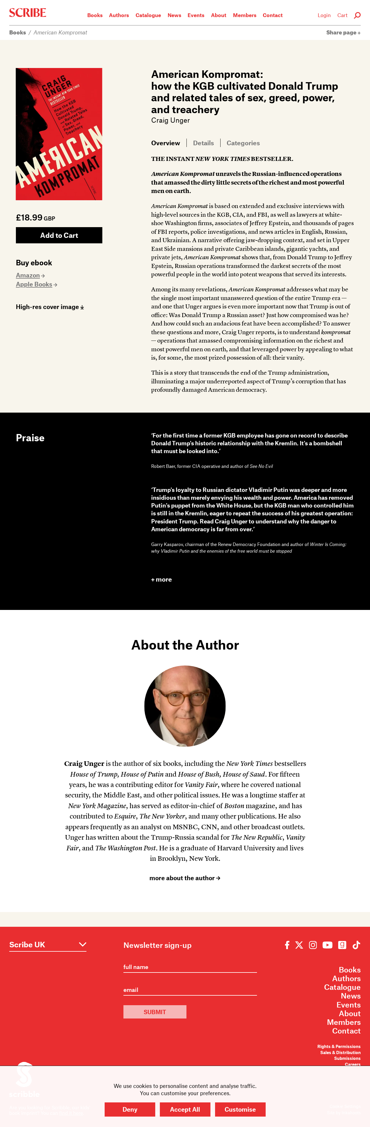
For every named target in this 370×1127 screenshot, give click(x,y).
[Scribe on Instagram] (313, 945)
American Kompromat (60, 32)
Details (203, 142)
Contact (273, 15)
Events (196, 15)
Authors (119, 15)
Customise (240, 1109)
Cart (342, 15)
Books (95, 15)
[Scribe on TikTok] (355, 945)
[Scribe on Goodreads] (342, 945)
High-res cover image (48, 306)
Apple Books (34, 284)
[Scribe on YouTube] (327, 945)
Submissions (347, 1058)
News (174, 15)
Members (244, 15)
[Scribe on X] (299, 945)
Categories (243, 142)
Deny (130, 1109)
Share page (342, 32)
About (218, 15)
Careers (353, 1064)
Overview (165, 142)
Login (324, 15)
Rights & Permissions (339, 1046)
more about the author (182, 878)
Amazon (28, 275)
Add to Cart (59, 235)
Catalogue (148, 15)
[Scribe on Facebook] (288, 945)
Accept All (185, 1109)
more (164, 579)
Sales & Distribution (340, 1052)
